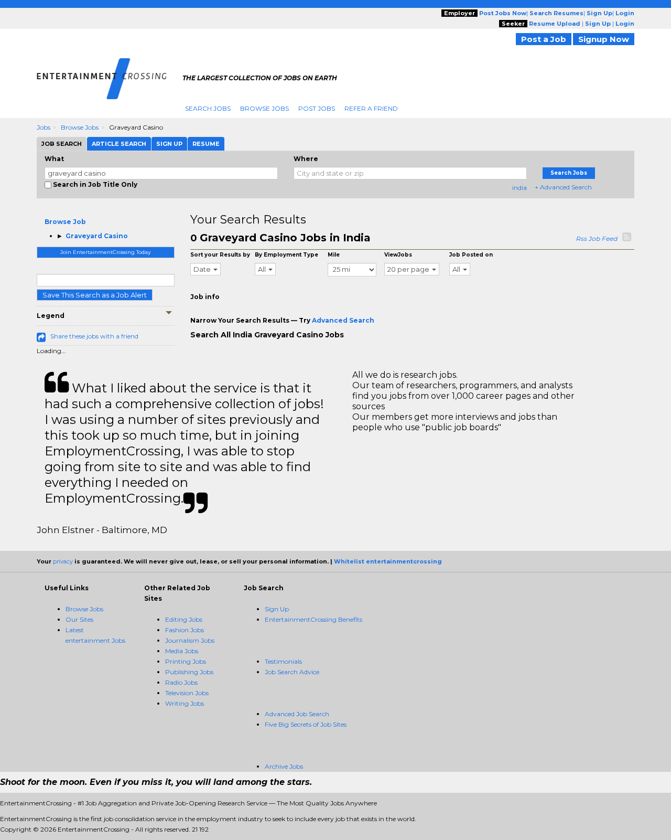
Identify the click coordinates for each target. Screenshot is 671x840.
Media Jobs (181, 651)
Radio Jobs (181, 682)
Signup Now (603, 39)
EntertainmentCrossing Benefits (313, 619)
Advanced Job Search (297, 714)
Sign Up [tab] (169, 143)
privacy (63, 561)
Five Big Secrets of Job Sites (306, 724)
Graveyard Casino (97, 236)
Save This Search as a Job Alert (94, 295)
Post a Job (543, 39)
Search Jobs (208, 108)
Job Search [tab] (61, 143)
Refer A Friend (371, 108)
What (54, 159)
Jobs (43, 127)
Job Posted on (471, 254)
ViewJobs (398, 254)
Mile (334, 254)
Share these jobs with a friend (94, 336)
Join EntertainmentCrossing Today (105, 252)
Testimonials (283, 661)
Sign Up (277, 609)
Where (306, 159)
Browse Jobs (264, 108)
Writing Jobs (184, 703)
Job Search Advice (292, 672)
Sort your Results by (220, 254)
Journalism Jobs (189, 640)
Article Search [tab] (119, 143)
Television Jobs (187, 693)
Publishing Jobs (189, 672)
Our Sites (79, 619)
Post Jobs (316, 108)
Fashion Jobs (184, 630)
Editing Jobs (183, 619)
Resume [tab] (206, 143)
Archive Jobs (284, 766)
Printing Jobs (185, 661)
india (519, 188)
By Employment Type (286, 254)
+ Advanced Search (563, 187)
